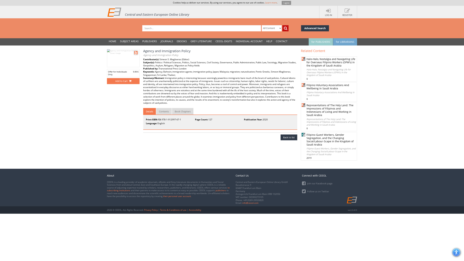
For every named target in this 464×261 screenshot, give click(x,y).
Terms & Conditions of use (173, 210)
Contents (164, 111)
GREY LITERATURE (201, 41)
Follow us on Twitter (318, 191)
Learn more (271, 2)
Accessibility (195, 210)
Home (112, 41)
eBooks (182, 41)
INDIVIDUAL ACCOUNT (249, 41)
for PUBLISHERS (320, 42)
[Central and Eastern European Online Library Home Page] (148, 12)
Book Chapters (183, 111)
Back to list (289, 137)
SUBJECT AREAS (129, 41)
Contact (281, 41)
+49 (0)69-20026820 (253, 200)
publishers (221, 190)
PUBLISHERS (149, 41)
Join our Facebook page (319, 183)
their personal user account (177, 196)
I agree (286, 2)
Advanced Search (315, 28)
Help (269, 41)
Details (149, 111)
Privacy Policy (151, 210)
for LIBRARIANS (345, 42)
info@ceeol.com (250, 202)
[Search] (285, 28)
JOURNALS (167, 41)
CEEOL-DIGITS (224, 41)
